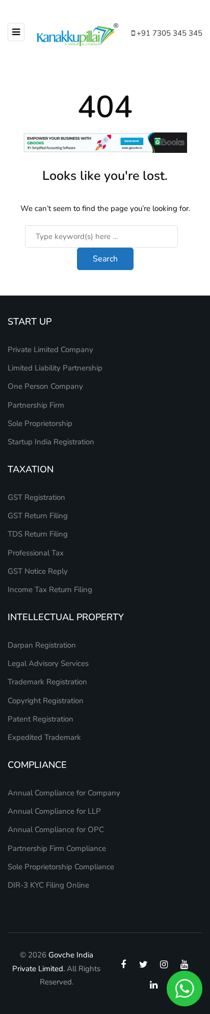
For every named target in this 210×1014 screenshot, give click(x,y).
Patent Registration (40, 719)
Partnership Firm (36, 405)
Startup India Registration (51, 442)
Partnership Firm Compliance (57, 848)
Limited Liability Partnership (55, 368)
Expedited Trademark (44, 737)
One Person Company (45, 386)
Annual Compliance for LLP (54, 811)
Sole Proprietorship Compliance (61, 867)
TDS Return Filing (38, 534)
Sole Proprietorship (40, 423)
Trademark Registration (47, 682)
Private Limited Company (50, 349)
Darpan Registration (42, 645)
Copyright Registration (46, 701)
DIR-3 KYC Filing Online (48, 885)
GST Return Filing (38, 516)
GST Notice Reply (38, 571)
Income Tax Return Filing (50, 589)
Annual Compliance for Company (64, 793)
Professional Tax (36, 553)
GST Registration (36, 497)
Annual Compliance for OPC (56, 829)
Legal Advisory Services (48, 663)
